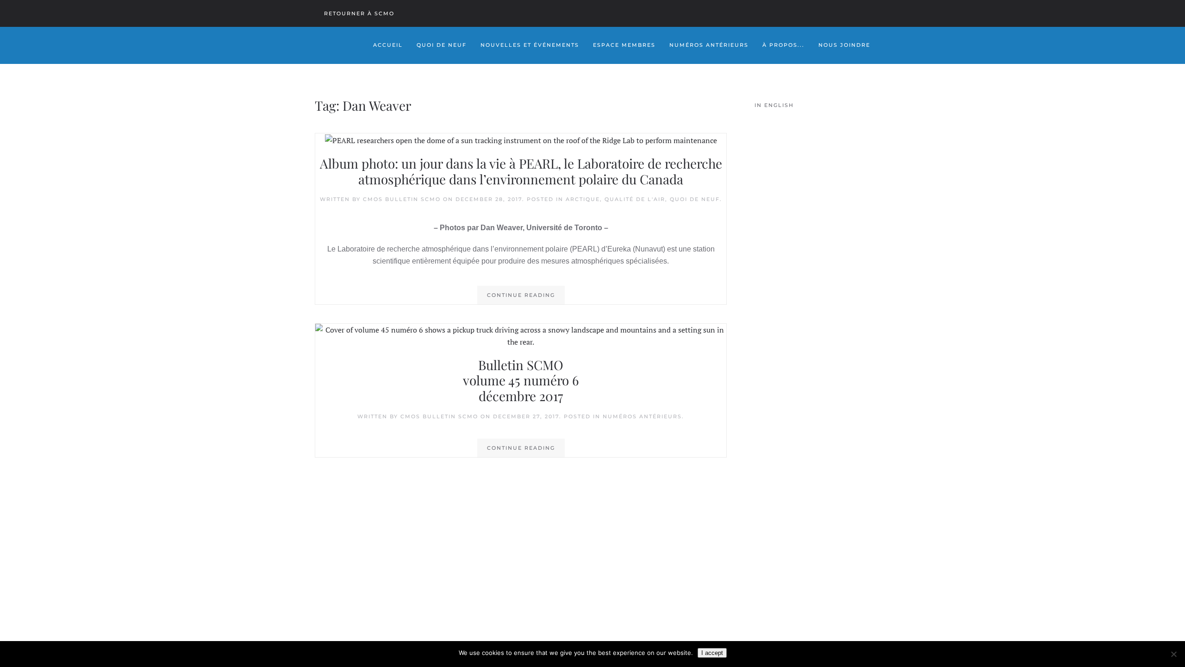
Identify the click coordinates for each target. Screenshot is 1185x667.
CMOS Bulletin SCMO (402, 199)
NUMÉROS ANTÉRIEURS (708, 45)
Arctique (583, 199)
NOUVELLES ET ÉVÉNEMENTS (529, 45)
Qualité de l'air (635, 199)
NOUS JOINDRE (844, 45)
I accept (712, 652)
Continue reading (521, 295)
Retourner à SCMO (359, 13)
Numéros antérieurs (642, 416)
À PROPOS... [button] (783, 45)
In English (774, 105)
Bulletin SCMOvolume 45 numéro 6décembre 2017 (521, 380)
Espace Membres (624, 45)
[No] (1173, 654)
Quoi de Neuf (442, 45)
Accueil (388, 45)
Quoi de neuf (695, 199)
